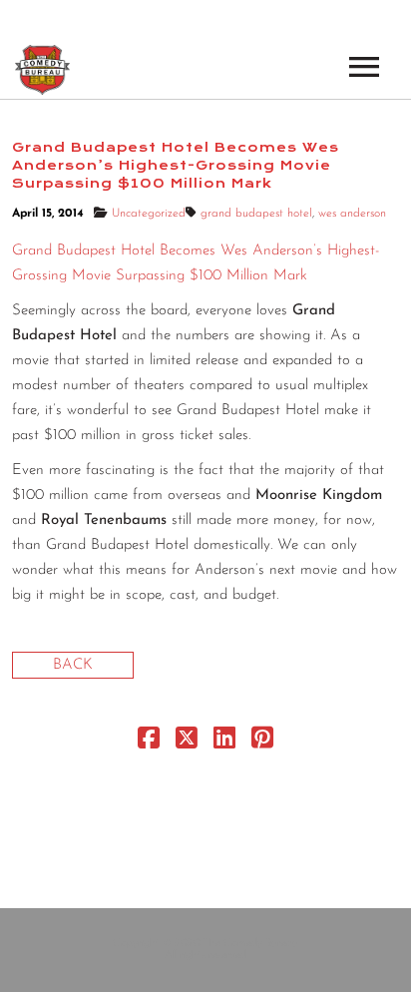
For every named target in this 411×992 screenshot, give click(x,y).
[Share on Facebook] (149, 743)
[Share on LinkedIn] (224, 743)
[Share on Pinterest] (262, 743)
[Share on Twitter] (187, 743)
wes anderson (352, 214)
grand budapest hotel (256, 214)
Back (73, 665)
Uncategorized (149, 214)
